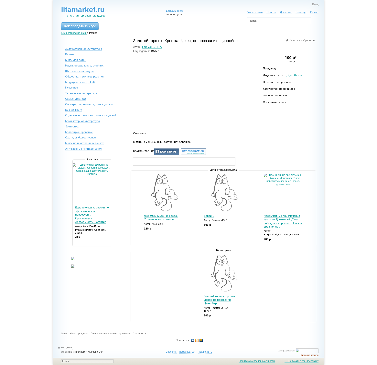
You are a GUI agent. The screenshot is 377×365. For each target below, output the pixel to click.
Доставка (286, 12)
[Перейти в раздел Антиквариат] (70, 266)
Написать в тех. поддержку (303, 361)
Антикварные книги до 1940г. (83, 148)
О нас (64, 333)
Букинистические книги (74, 33)
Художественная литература (83, 48)
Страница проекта (309, 355)
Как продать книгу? (80, 26)
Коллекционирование (79, 132)
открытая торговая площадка (83, 11)
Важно (314, 12)
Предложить (205, 351)
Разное (69, 54)
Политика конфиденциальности (257, 361)
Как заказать (255, 12)
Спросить (171, 351)
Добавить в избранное (300, 40)
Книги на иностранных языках (84, 143)
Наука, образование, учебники (84, 65)
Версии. (209, 215)
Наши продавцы (79, 333)
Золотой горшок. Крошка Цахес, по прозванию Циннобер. (219, 300)
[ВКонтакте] (193, 340)
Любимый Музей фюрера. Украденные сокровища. (161, 217)
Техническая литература (81, 93)
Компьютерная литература (82, 121)
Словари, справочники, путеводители (89, 104)
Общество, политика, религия (84, 76)
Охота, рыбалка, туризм (80, 137)
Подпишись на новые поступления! (110, 333)
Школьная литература (79, 71)
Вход (315, 4)
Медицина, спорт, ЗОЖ (80, 82)
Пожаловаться (187, 351)
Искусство (71, 87)
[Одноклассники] (197, 340)
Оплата (271, 12)
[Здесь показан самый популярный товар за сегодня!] (75, 164)
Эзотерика (72, 126)
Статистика (139, 333)
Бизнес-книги (73, 109)
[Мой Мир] (201, 340)
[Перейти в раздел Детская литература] (70, 259)
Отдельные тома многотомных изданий (90, 115)
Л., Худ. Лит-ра (293, 75)
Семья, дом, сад (75, 98)
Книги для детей (75, 59)
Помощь (301, 12)
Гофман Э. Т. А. (152, 46)
